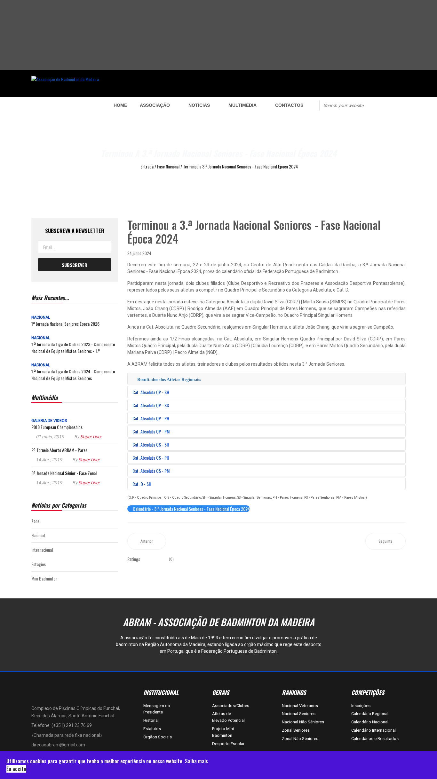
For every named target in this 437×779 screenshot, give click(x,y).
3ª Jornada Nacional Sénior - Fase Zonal (64, 473)
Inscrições (360, 705)
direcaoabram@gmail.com (58, 744)
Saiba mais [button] (196, 761)
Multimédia (242, 105)
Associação (155, 105)
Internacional (42, 549)
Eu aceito (16, 769)
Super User (91, 436)
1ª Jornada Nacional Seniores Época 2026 (65, 323)
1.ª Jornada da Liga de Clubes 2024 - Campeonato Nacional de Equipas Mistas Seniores (73, 374)
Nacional (40, 317)
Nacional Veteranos (300, 705)
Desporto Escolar (228, 743)
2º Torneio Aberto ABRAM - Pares (59, 450)
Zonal (35, 521)
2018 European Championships (57, 427)
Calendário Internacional (373, 730)
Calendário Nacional (369, 722)
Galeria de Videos (49, 420)
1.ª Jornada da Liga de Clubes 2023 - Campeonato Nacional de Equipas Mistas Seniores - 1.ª (73, 347)
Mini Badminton (44, 578)
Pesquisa (382, 105)
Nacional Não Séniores (303, 722)
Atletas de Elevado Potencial (228, 717)
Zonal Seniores (296, 730)
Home (120, 105)
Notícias (199, 105)
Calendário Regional (369, 713)
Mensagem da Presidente (156, 709)
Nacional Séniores (298, 713)
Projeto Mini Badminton (223, 732)
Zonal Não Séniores (300, 738)
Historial (151, 720)
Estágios (38, 564)
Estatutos (152, 728)
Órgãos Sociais (157, 737)
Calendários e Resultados (375, 738)
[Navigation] (64, 105)
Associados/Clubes (229, 705)
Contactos (289, 105)
